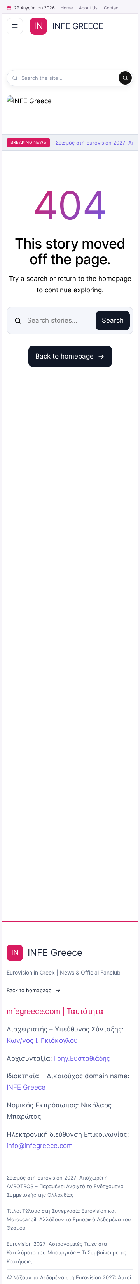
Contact (112, 8)
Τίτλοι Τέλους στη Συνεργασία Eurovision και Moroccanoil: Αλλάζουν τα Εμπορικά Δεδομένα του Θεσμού (69, 1219)
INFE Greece (26, 1087)
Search (113, 320)
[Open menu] (15, 26)
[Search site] (125, 78)
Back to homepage (64, 356)
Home (67, 8)
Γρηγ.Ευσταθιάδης (82, 1058)
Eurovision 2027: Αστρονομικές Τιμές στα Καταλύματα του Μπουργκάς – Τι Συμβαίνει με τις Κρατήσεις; (66, 1252)
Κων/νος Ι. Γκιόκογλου (42, 1040)
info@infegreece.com (40, 1146)
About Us (88, 8)
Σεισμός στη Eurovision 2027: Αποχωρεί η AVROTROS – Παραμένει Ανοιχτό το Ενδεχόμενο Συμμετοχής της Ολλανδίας (65, 1186)
